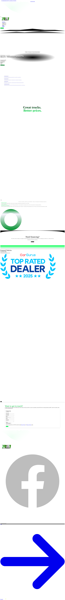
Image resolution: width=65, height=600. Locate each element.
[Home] (5, 20)
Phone (7, 416)
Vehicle (7, 422)
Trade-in (3, 23)
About (3, 25)
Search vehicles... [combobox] (8, 423)
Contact (3, 26)
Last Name (7, 414)
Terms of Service (29, 424)
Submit (7, 426)
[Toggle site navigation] (0, 16)
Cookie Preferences (3, 523)
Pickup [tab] (3, 251)
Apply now (32, 241)
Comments (7, 419)
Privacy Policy (23, 424)
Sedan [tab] (5, 251)
